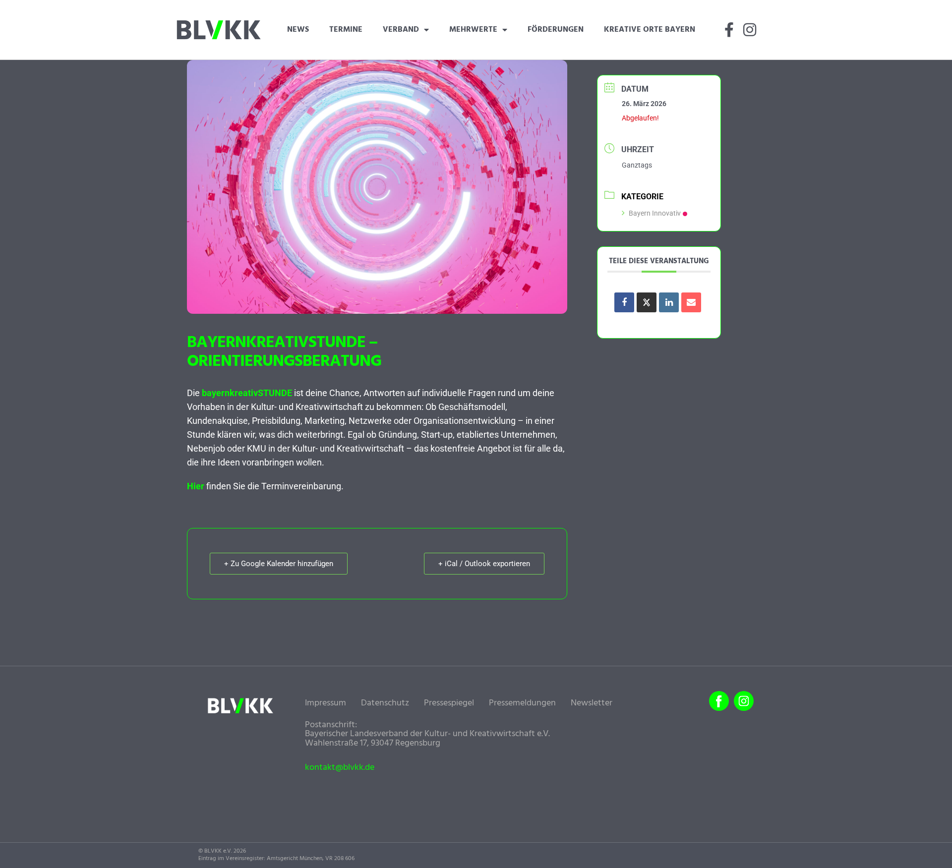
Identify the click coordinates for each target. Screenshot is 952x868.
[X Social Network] (646, 302)
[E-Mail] (691, 302)
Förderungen (556, 29)
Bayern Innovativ (655, 213)
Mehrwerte (473, 29)
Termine (345, 29)
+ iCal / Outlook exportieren (484, 563)
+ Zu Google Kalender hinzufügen (278, 563)
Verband (401, 29)
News (298, 29)
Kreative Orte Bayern (649, 29)
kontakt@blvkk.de (339, 768)
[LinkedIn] (669, 302)
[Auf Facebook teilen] (624, 302)
